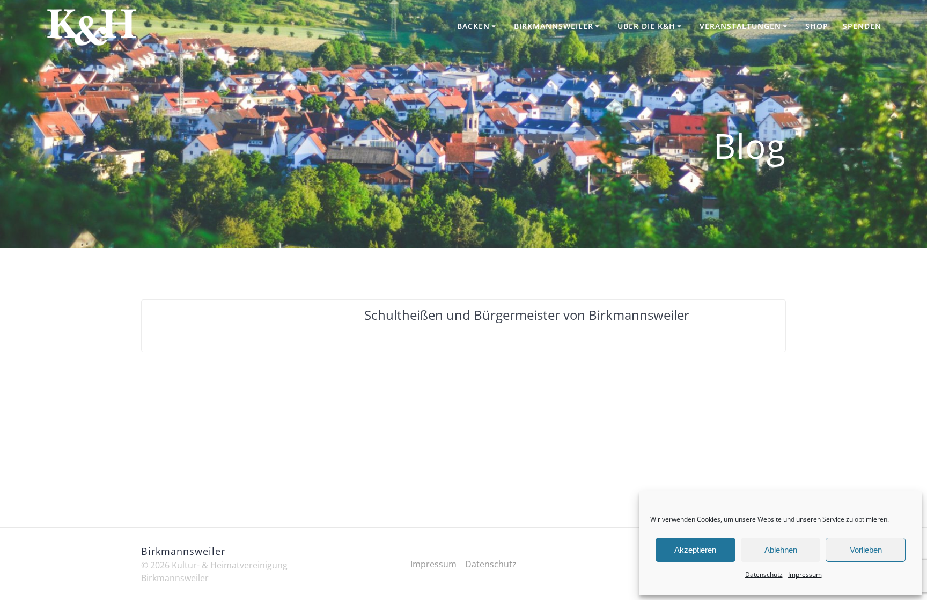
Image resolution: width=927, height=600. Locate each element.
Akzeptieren (695, 549)
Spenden (862, 26)
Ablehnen (780, 549)
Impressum (805, 574)
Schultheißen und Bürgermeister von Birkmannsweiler (526, 315)
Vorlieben (866, 549)
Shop (816, 26)
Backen (473, 26)
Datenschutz (764, 574)
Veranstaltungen (740, 26)
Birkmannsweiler (553, 26)
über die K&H (646, 26)
